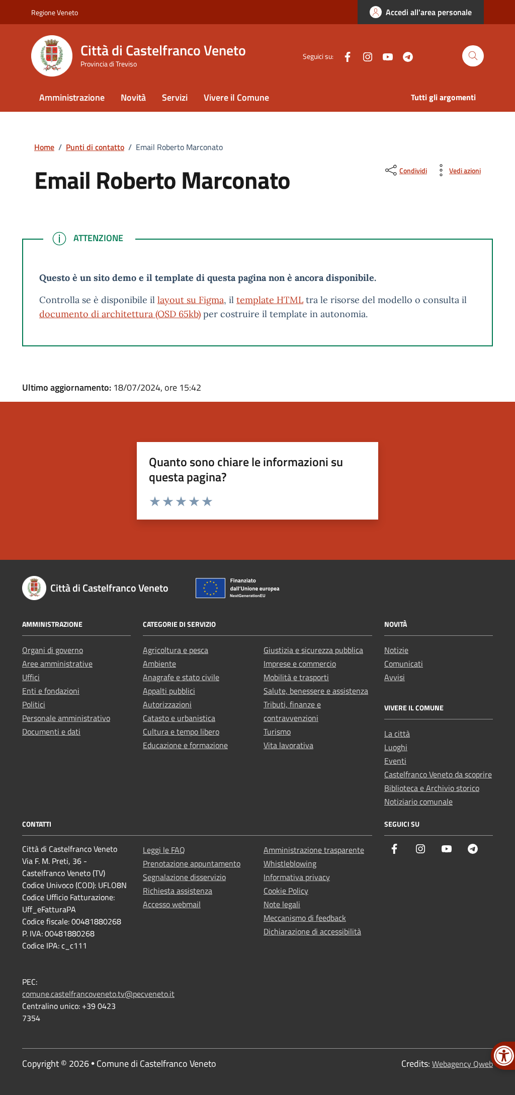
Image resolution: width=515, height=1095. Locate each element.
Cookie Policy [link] (286, 891)
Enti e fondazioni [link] (50, 691)
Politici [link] (33, 704)
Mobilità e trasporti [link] (296, 677)
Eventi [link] (395, 761)
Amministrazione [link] (72, 97)
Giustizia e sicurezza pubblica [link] (313, 650)
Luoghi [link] (395, 747)
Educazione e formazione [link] (185, 745)
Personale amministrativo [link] (66, 718)
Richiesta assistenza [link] (177, 891)
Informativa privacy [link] (297, 877)
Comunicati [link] (403, 664)
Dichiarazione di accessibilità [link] (312, 931)
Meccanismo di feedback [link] (305, 918)
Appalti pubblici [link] (169, 691)
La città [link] (397, 733)
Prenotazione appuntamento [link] (191, 863)
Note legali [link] (282, 904)
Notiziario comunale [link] (418, 801)
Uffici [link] (31, 677)
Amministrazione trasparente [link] (314, 850)
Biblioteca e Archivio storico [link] (431, 788)
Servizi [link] (175, 97)
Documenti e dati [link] (51, 731)
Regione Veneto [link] (54, 12)
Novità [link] (133, 97)
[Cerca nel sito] (473, 56)
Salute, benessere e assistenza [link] (316, 691)
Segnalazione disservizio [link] (184, 877)
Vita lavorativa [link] (288, 745)
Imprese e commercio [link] (300, 664)
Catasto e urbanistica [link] (179, 718)
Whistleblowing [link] (290, 863)
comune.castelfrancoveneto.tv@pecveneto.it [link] (98, 994)
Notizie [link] (396, 650)
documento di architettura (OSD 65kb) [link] (120, 314)
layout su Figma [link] (190, 300)
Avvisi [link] (394, 677)
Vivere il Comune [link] (236, 97)
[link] (421, 12)
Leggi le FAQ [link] (164, 850)
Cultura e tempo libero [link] (181, 731)
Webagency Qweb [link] (462, 1064)
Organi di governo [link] (52, 650)
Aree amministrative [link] (57, 664)
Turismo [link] (277, 731)
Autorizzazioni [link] (167, 704)
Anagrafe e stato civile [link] (181, 677)
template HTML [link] (269, 300)
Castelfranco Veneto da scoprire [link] (438, 774)
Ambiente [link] (159, 664)
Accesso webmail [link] (172, 904)
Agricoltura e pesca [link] (175, 650)
